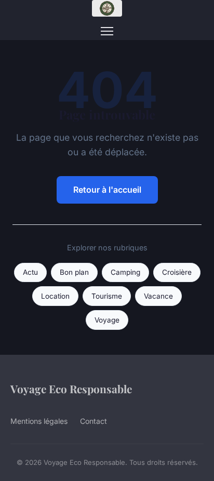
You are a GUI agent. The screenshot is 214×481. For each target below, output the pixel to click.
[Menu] (107, 31)
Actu (30, 272)
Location (55, 296)
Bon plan (74, 272)
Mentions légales (39, 421)
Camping (125, 272)
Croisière (177, 272)
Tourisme (106, 296)
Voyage (107, 320)
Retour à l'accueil (107, 189)
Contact (93, 421)
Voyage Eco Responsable (71, 388)
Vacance (158, 296)
